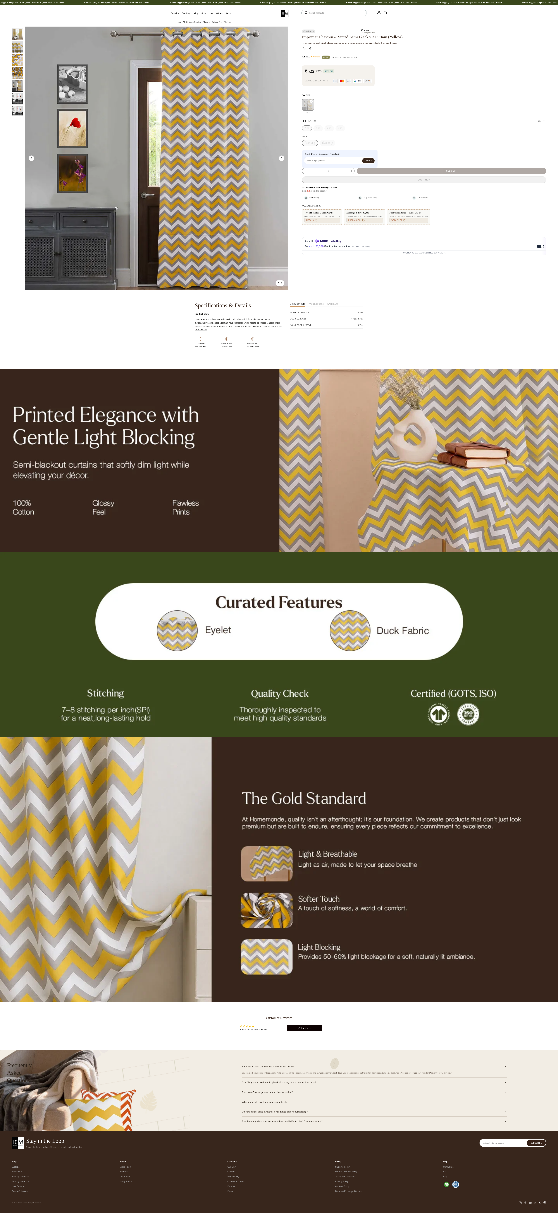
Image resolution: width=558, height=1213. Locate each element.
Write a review (304, 1028)
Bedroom (123, 1171)
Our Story (232, 1166)
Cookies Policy (342, 1186)
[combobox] (334, 13)
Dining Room (125, 1181)
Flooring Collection (20, 1181)
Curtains (175, 13)
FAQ (445, 1171)
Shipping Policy (342, 1166)
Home (179, 22)
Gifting (219, 13)
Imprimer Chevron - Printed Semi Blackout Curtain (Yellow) (214, 22)
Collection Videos (235, 1181)
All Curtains (188, 22)
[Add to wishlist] (305, 48)
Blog (445, 1176)
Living (195, 13)
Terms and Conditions (345, 1176)
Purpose (231, 1186)
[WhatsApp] (540, 1202)
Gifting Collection (20, 1191)
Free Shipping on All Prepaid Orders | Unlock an (117, 2)
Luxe (211, 13)
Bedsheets (17, 1171)
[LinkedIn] (535, 1202)
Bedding (186, 13)
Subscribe (536, 1143)
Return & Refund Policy (346, 1171)
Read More (201, 330)
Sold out (451, 171)
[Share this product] (310, 48)
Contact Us (448, 1166)
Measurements (297, 304)
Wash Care (332, 304)
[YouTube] (530, 1202)
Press (230, 1191)
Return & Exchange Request (348, 1191)
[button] (385, 13)
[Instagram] (520, 1202)
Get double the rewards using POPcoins (319, 187)
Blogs (228, 13)
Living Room (125, 1166)
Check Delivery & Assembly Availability (322, 154)
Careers (231, 1171)
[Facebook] (525, 1202)
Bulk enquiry (233, 1176)
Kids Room (124, 1176)
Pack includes (316, 304)
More (203, 13)
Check (368, 161)
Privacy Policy (341, 1181)
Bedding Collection (20, 1176)
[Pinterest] (544, 1202)
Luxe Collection (19, 1186)
